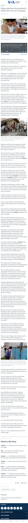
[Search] (24, 521)
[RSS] (14, 508)
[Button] (25, 17)
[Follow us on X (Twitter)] (5, 508)
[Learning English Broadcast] (17, 521)
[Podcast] (18, 508)
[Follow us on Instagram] (11, 508)
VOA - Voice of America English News (12, 46)
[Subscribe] (21, 508)
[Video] (11, 521)
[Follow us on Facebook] (2, 508)
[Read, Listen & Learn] (4, 521)
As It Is (3, 6)
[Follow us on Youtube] (8, 508)
